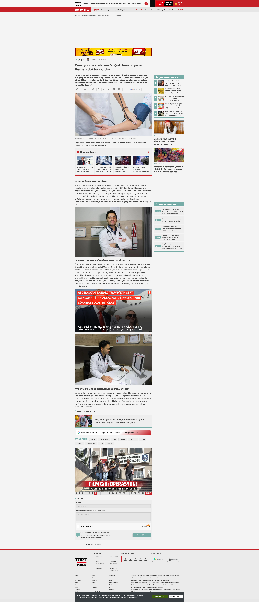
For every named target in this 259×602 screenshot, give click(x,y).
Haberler (77, 15)
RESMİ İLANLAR (136, 3)
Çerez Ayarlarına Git (176, 596)
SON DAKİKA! (82, 10)
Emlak (76, 591)
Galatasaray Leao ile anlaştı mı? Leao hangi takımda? (172, 220)
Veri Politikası (113, 566)
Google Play (160, 559)
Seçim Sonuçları (113, 582)
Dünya (76, 585)
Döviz (76, 582)
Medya (93, 589)
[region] (129, 597)
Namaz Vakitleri (96, 591)
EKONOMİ (101, 3)
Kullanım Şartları (114, 556)
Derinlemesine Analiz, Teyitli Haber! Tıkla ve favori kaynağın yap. (110, 433)
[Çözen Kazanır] (113, 52)
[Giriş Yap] (146, 3)
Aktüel (76, 575)
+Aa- (125, 89)
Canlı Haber (78, 580)
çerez (109, 595)
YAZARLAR (86, 3)
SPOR (121, 3)
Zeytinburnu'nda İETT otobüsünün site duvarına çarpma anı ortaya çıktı (171, 229)
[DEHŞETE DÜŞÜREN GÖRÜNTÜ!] (113, 470)
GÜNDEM (94, 3)
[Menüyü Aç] (143, 3)
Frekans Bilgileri (100, 563)
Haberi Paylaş (84, 89)
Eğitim (76, 587)
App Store (174, 559)
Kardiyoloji (108, 185)
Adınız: (78, 502)
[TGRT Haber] (78, 4)
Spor (110, 587)
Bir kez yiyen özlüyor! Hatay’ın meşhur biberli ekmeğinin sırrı (147, 587)
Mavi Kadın (94, 587)
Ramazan (111, 578)
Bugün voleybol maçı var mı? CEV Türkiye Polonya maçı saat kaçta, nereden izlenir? (171, 246)
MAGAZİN (126, 3)
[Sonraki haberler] (147, 152)
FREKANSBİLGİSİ (168, 3)
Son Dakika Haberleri (114, 585)
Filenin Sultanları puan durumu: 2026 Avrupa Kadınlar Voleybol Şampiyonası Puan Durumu (172, 237)
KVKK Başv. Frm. (114, 570)
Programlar (112, 575)
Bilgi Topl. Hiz (113, 563)
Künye (97, 559)
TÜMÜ (180, 10)
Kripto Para (94, 580)
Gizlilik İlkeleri (113, 559)
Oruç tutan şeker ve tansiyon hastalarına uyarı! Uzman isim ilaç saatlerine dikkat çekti (119, 421)
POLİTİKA (114, 3)
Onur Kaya (102, 60)
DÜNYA (108, 3)
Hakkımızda (99, 556)
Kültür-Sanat (95, 578)
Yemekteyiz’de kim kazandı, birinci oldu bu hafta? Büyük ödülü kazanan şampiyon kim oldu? (172, 211)
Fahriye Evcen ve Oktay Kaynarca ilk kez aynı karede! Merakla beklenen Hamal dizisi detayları (117, 10)
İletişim (97, 561)
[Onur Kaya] (88, 59)
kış (135, 193)
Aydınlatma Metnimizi (119, 597)
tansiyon (100, 143)
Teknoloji (111, 589)
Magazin (94, 585)
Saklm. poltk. (99, 568)
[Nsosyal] (114, 89)
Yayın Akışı (112, 591)
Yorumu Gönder (142, 535)
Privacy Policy (113, 561)
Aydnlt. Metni (113, 568)
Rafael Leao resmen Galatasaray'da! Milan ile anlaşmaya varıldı (161, 10)
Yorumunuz (90, 511)
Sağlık (83, 15)
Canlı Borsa (78, 578)
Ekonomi (77, 589)
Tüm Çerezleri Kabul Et (160, 596)
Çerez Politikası (99, 566)
